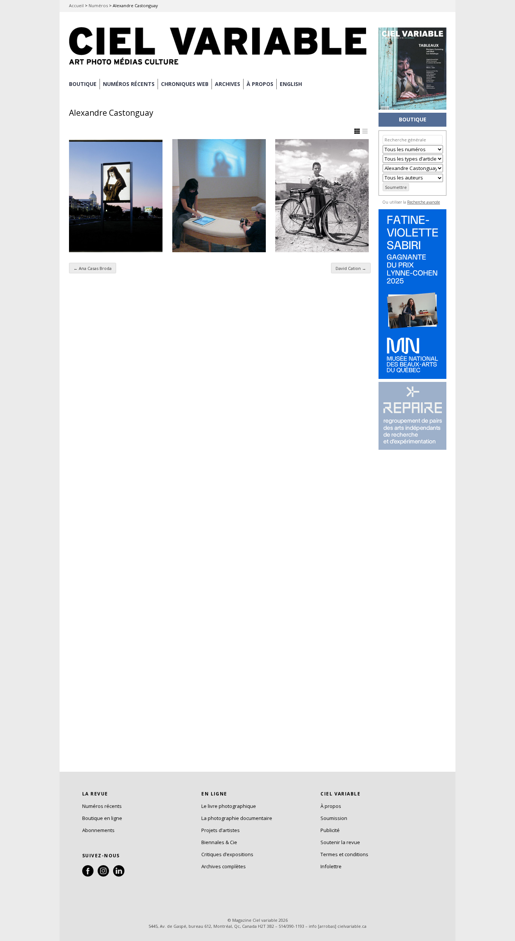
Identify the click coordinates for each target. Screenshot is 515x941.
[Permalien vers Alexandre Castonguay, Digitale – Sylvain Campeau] (219, 195)
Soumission (333, 818)
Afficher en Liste (365, 131)
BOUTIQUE (83, 83)
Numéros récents (102, 806)
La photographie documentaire (236, 818)
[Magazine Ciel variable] (220, 66)
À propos (330, 806)
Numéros (98, 5)
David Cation (351, 268)
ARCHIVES (227, 83)
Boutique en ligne (102, 818)
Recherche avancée (423, 202)
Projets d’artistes (220, 830)
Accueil (76, 5)
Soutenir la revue (340, 842)
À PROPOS (260, 83)
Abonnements (98, 830)
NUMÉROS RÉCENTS (129, 83)
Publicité (330, 830)
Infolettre (331, 866)
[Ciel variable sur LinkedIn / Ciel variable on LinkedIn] (118, 874)
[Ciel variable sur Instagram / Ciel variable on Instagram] (103, 874)
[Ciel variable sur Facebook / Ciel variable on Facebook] (87, 874)
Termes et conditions (344, 854)
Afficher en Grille (357, 131)
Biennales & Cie (219, 842)
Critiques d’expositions (227, 854)
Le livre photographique (228, 806)
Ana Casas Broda (93, 268)
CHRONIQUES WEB (184, 83)
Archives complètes (223, 866)
